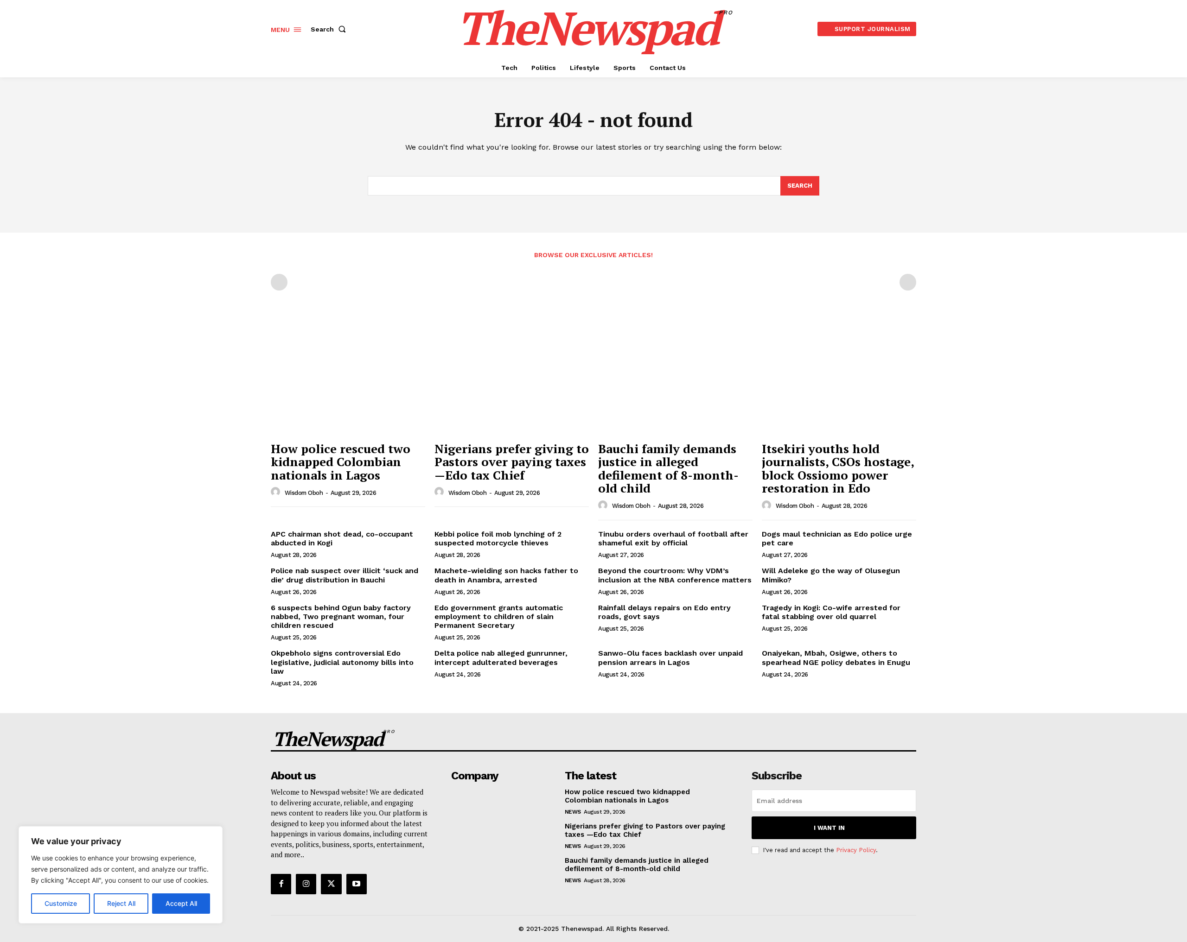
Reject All (121, 903)
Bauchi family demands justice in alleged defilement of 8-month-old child (668, 468)
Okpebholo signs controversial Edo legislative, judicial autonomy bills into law (342, 662)
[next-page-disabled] (908, 282)
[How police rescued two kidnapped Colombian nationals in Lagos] (348, 379)
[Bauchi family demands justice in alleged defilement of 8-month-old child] (675, 379)
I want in (829, 827)
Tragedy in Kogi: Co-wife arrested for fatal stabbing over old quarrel (831, 612)
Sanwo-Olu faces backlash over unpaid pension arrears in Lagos (670, 657)
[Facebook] (281, 884)
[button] (330, 29)
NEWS (573, 812)
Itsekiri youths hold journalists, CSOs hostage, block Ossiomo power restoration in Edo (838, 468)
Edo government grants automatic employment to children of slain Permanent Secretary (498, 616)
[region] (121, 874)
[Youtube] (356, 884)
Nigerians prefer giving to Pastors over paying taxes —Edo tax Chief (511, 462)
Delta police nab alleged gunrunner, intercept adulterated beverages (501, 657)
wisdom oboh (304, 492)
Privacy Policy (856, 850)
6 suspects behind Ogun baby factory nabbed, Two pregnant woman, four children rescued (341, 616)
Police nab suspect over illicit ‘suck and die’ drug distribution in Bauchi (344, 575)
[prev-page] (279, 282)
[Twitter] (331, 884)
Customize (61, 903)
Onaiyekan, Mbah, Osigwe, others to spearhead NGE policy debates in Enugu (836, 657)
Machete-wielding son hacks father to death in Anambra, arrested (506, 575)
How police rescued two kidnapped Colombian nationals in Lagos (340, 462)
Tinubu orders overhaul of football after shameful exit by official (673, 538)
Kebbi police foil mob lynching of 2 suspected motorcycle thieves (498, 538)
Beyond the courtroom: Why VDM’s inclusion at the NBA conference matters (675, 575)
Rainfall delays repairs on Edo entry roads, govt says (664, 612)
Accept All (181, 903)
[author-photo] (277, 492)
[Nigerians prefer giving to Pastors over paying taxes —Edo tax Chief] (511, 379)
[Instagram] (306, 884)
